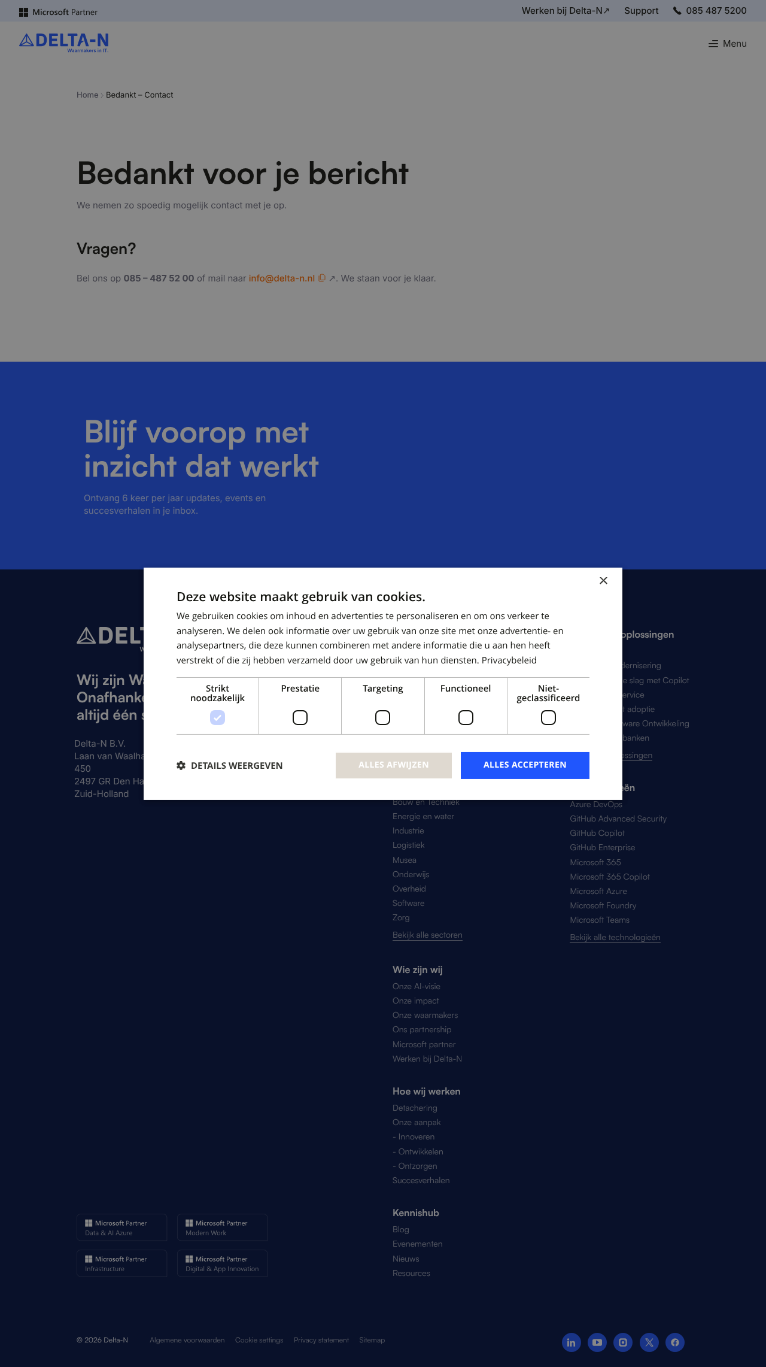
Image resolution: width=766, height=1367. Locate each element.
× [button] (602, 581)
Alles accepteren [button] (525, 765)
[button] (230, 765)
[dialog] (383, 683)
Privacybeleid (509, 660)
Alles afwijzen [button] (393, 765)
